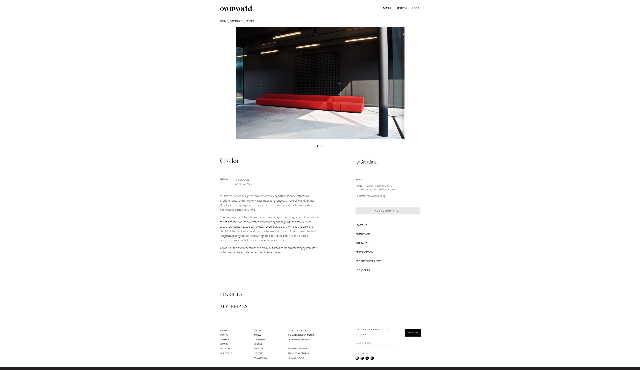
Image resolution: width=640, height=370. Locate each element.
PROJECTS (225, 348)
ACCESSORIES (260, 358)
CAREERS (224, 339)
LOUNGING (259, 339)
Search (401, 8)
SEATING (258, 330)
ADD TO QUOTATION (387, 211)
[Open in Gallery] (320, 83)
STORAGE (258, 348)
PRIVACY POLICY (296, 358)
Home (224, 21)
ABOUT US (225, 330)
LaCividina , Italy (243, 184)
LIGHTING (258, 353)
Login (416, 8)
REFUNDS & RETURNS (298, 353)
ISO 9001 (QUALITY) (297, 330)
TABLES (257, 335)
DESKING (258, 344)
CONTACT (225, 335)
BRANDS (224, 344)
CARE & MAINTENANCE (299, 339)
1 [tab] (317, 146)
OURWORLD (226, 353)
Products (237, 21)
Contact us (361, 195)
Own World (236, 8)
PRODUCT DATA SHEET (368, 261)
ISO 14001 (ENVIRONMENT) (301, 335)
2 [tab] (320, 146)
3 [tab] (322, 146)
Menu (387, 8)
